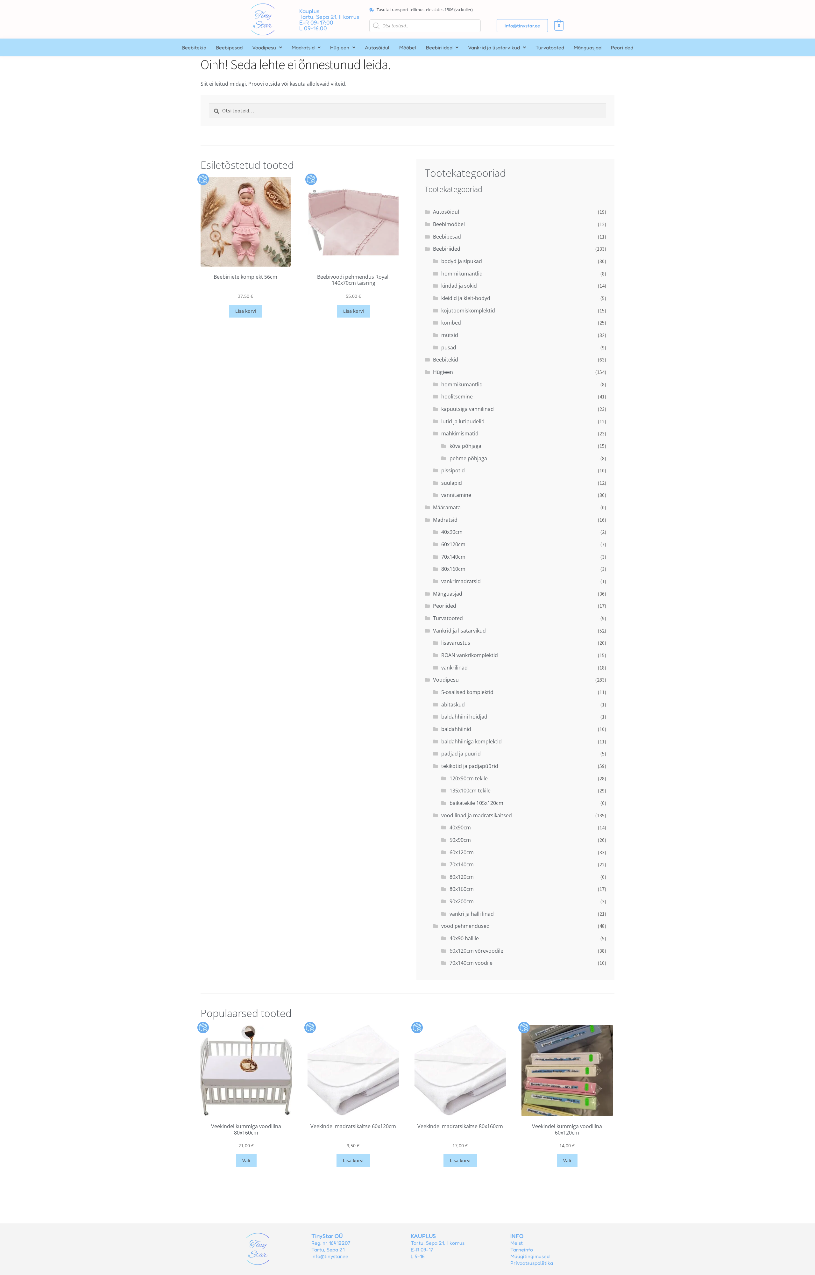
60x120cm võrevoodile (476, 950)
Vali (246, 1160)
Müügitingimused (529, 1256)
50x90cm (460, 839)
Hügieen (339, 47)
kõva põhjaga (465, 445)
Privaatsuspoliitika (531, 1263)
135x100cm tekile (470, 790)
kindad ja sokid (459, 285)
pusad (448, 347)
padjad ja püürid (461, 753)
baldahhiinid (456, 729)
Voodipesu (264, 47)
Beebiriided (439, 47)
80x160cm (453, 568)
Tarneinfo (521, 1249)
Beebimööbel (449, 224)
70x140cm (453, 556)
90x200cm (462, 901)
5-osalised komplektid (467, 692)
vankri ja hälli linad (472, 913)
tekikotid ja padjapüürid (469, 766)
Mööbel (407, 47)
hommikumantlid (462, 273)
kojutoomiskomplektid (468, 310)
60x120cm (453, 544)
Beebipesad (229, 47)
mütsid (449, 335)
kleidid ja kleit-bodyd (465, 298)
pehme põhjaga (468, 458)
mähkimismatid (459, 433)
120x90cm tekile (469, 778)
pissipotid (453, 470)
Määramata (447, 507)
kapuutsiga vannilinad (467, 408)
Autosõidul (377, 47)
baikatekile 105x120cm (476, 802)
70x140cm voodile (471, 962)
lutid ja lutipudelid (463, 421)
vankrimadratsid (461, 581)
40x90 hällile (464, 938)
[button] (267, 47)
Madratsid (303, 47)
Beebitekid (194, 47)
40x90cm (452, 531)
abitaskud (453, 704)
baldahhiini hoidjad (464, 716)
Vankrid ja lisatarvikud (494, 47)
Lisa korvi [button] (245, 311)
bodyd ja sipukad (461, 261)
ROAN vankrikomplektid (469, 655)
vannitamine (456, 494)
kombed (451, 322)
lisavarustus (455, 642)
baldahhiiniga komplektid (471, 741)
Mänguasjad (587, 47)
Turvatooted (549, 47)
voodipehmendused (465, 925)
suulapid (451, 482)
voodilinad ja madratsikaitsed (476, 815)
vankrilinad (454, 667)
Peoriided (622, 47)
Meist (516, 1243)
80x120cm (462, 876)
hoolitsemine (457, 396)
